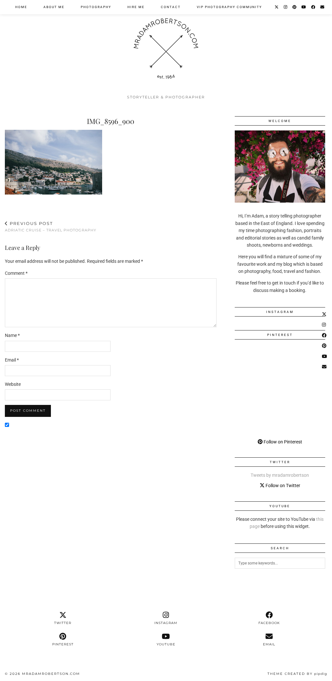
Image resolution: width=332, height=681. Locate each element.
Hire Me (136, 7)
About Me (54, 7)
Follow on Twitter (282, 485)
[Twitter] (277, 7)
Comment (16, 273)
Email (12, 360)
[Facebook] (313, 7)
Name (12, 335)
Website (13, 384)
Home (21, 7)
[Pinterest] (294, 7)
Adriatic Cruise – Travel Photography (50, 227)
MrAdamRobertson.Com (51, 674)
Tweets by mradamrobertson (280, 475)
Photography (96, 7)
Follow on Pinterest (282, 441)
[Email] (322, 7)
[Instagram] (286, 7)
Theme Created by (297, 674)
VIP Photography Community (229, 7)
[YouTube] (304, 7)
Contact (171, 7)
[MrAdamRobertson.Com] (166, 45)
